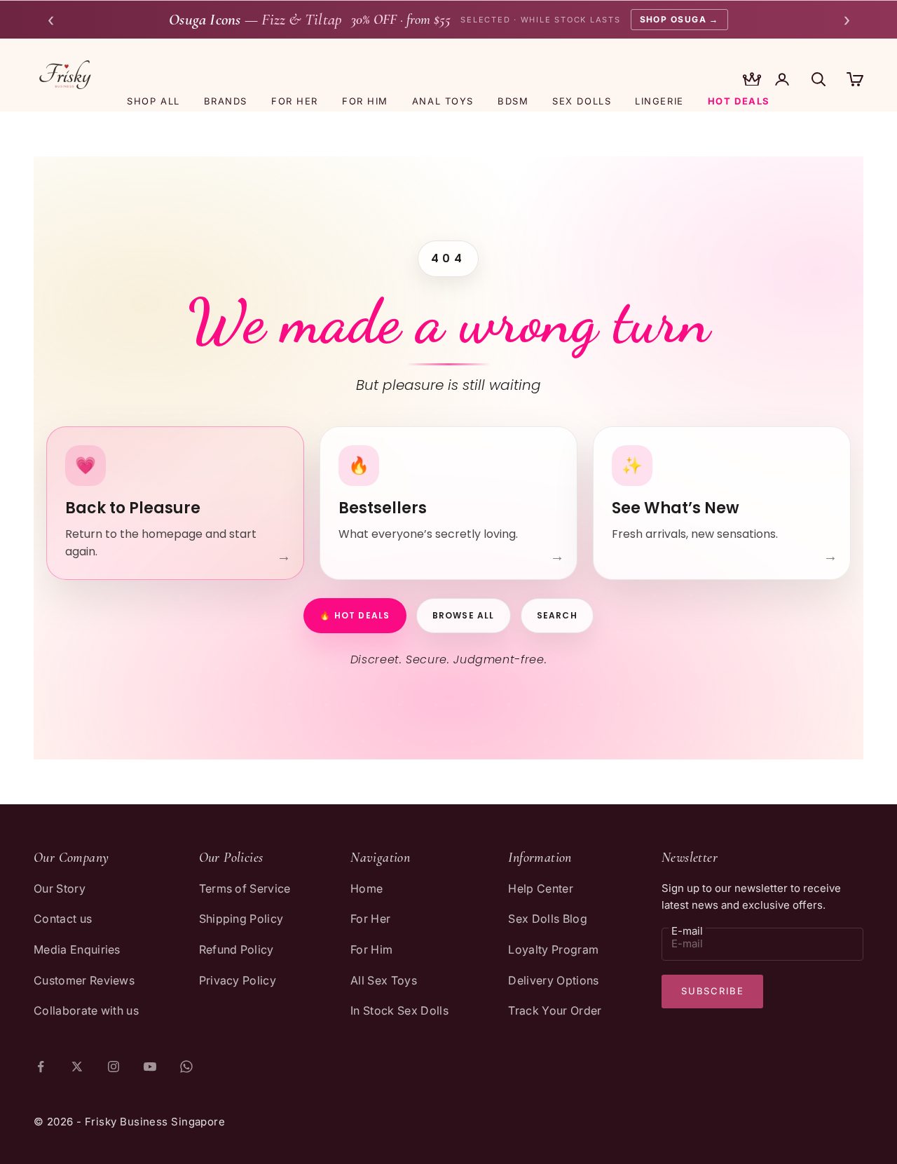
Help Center (540, 888)
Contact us (63, 919)
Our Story (59, 888)
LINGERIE (659, 101)
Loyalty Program (553, 949)
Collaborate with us (86, 1010)
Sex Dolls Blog (547, 919)
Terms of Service (245, 888)
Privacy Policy (237, 980)
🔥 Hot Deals (355, 615)
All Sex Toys (383, 980)
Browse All (463, 615)
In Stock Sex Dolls (399, 1010)
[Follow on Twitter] (77, 1067)
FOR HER (294, 101)
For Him (371, 949)
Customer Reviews (84, 980)
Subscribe (712, 990)
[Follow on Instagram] (114, 1067)
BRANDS (225, 101)
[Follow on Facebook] (41, 1067)
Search (557, 615)
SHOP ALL (153, 101)
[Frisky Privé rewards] (752, 80)
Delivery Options (553, 980)
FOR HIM (365, 101)
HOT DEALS (739, 101)
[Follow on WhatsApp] (186, 1067)
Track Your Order (554, 1010)
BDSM (513, 101)
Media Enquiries (77, 949)
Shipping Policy (241, 919)
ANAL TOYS (443, 101)
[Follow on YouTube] (150, 1067)
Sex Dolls (581, 101)
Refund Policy (236, 949)
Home (366, 888)
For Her (370, 919)
